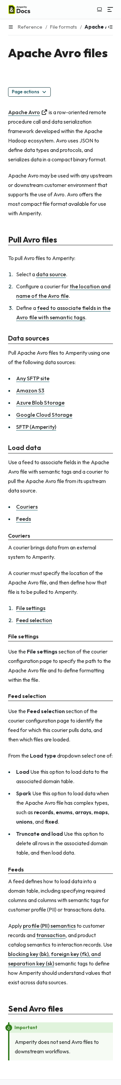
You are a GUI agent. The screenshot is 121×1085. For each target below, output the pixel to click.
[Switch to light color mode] (99, 9)
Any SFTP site (32, 378)
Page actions (25, 92)
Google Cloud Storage (44, 414)
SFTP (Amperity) (36, 426)
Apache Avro (24, 112)
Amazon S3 (30, 390)
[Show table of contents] (110, 27)
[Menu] (110, 9)
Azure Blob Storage (40, 402)
